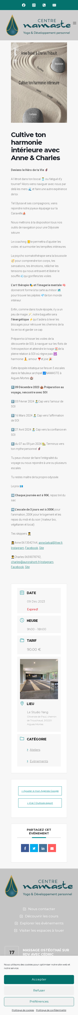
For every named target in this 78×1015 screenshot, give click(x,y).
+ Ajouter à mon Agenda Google (40, 790)
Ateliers (35, 750)
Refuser (39, 990)
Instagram (17, 547)
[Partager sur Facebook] (25, 848)
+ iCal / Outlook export (40, 802)
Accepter (39, 979)
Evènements (39, 761)
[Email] (54, 5)
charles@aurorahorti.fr (25, 562)
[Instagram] (34, 5)
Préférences (39, 1001)
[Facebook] (23, 5)
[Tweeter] (34, 848)
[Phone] (44, 5)
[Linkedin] (43, 848)
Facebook (31, 547)
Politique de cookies (23, 1010)
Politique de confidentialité (51, 1010)
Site (41, 547)
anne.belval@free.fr (50, 542)
